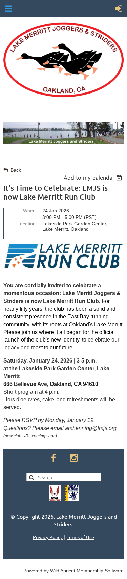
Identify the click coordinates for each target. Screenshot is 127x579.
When (29, 210)
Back (15, 170)
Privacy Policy (48, 537)
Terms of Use (80, 537)
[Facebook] (53, 457)
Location (26, 223)
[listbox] (94, 177)
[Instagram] (73, 457)
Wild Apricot (62, 570)
